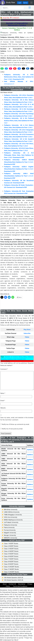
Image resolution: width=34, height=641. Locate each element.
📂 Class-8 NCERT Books (10, 561)
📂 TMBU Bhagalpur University (12, 515)
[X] (23, 68)
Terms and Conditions (20, 586)
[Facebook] (19, 68)
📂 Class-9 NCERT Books (10, 564)
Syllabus (9, 359)
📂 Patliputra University (9, 525)
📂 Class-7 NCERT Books (10, 559)
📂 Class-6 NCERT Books (10, 556)
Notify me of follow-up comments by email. (15, 424)
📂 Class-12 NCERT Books (10, 572)
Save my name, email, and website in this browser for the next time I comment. (17, 419)
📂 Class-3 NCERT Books (10, 548)
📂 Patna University (8, 527)
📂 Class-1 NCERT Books (10, 543)
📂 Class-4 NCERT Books (10, 551)
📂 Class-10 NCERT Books (10, 567)
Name (2, 393)
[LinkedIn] (27, 68)
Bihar (24, 356)
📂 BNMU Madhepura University (12, 520)
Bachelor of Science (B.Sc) (13, 356)
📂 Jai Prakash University (10, 522)
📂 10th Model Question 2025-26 (12, 577)
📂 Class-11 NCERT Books (10, 569)
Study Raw (10, 2)
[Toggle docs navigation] (29, 7)
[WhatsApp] (2, 68)
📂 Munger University (9, 535)
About (5, 584)
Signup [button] (25, 2)
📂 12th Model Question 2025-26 (12, 580)
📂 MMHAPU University (9, 538)
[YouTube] (14, 68)
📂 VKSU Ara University (9, 517)
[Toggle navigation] (31, 2)
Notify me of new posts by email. (12, 429)
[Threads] (32, 68)
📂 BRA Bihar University (9, 509)
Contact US (12, 584)
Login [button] (19, 2)
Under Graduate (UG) (19, 359)
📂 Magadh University (9, 532)
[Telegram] (6, 68)
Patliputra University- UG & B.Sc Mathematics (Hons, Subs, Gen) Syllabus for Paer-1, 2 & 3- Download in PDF (19, 77)
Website (3, 408)
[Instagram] (10, 68)
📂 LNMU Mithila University (10, 512)
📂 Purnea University (9, 530)
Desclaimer (21, 584)
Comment (4, 369)
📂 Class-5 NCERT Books (10, 554)
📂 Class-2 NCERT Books (10, 546)
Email (2, 400)
